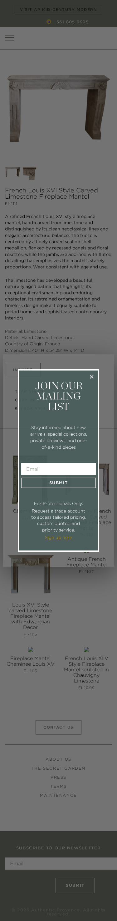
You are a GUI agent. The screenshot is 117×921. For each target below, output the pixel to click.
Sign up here (58, 537)
